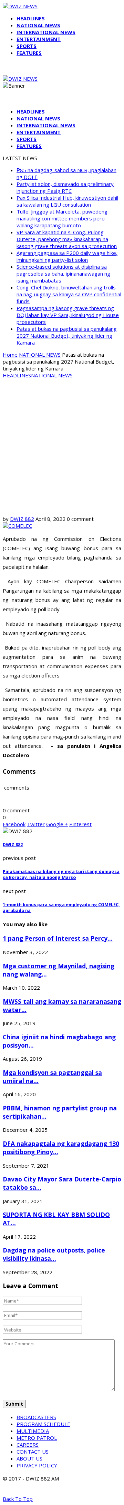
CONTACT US (33, 1451)
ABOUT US (29, 1458)
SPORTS (27, 45)
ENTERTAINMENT (39, 39)
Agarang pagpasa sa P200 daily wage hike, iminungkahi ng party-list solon (67, 256)
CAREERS (28, 1444)
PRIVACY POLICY (37, 1465)
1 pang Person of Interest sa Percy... (58, 938)
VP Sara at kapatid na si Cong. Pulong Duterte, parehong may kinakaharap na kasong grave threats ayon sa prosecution (67, 239)
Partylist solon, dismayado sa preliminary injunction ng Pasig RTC (65, 187)
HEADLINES (31, 18)
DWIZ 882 (22, 518)
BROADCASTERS (36, 1417)
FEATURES (29, 52)
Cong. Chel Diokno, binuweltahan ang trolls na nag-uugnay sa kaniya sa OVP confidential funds (69, 294)
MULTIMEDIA (33, 1430)
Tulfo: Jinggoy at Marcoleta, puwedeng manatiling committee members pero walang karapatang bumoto (62, 218)
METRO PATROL (37, 1437)
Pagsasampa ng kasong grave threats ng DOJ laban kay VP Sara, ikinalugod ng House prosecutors (68, 315)
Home (10, 354)
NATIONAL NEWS (38, 25)
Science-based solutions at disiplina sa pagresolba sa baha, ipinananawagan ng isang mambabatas (63, 273)
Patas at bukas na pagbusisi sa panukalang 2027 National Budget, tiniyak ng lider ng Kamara (67, 335)
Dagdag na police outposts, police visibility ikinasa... (54, 1254)
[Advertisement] (62, 446)
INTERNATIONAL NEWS (46, 32)
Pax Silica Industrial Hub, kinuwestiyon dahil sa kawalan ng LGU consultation (67, 201)
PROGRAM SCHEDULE (43, 1423)
